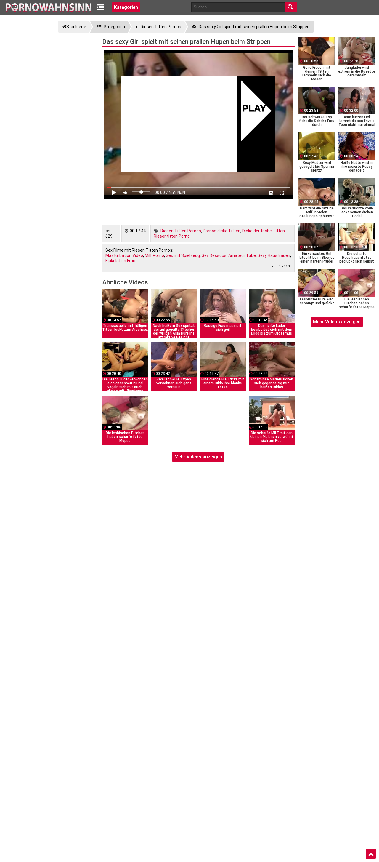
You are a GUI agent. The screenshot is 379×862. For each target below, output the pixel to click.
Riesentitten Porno (172, 236)
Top (371, 854)
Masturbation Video (124, 255)
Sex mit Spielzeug (183, 255)
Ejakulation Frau (120, 260)
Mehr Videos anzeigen (198, 457)
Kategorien (126, 7)
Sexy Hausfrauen (274, 255)
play (254, 109)
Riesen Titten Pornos (180, 230)
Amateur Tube (242, 255)
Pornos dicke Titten (221, 230)
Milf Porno (154, 255)
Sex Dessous (214, 255)
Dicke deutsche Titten (263, 230)
